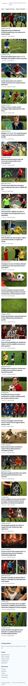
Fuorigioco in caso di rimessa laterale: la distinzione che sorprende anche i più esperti (13, 265)
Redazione (3, 671)
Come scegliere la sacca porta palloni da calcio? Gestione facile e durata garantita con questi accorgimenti (13, 501)
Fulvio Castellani (11, 36)
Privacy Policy (4, 675)
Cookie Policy (4, 677)
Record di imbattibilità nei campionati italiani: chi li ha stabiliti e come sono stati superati (13, 344)
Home (2, 9)
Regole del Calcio (10, 9)
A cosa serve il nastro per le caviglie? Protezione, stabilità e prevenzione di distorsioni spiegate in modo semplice (13, 605)
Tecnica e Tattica (5, 28)
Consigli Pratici (4, 660)
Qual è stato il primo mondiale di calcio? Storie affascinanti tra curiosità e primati (11, 448)
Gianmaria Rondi (11, 452)
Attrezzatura (5, 288)
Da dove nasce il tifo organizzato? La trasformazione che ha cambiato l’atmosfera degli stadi (13, 553)
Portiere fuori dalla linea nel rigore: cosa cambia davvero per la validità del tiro (14, 187)
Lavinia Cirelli (10, 243)
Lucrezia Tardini (10, 112)
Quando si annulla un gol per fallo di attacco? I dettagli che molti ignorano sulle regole (13, 579)
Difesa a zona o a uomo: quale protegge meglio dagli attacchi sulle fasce (13, 109)
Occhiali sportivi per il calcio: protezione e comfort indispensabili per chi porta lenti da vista (13, 396)
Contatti (3, 673)
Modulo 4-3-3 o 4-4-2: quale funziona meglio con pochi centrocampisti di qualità (14, 135)
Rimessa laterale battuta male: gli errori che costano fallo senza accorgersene (12, 161)
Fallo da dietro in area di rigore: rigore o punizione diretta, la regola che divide (13, 239)
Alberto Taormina (11, 321)
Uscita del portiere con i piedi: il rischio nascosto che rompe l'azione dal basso (13, 82)
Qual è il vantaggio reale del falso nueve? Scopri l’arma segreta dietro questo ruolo (13, 422)
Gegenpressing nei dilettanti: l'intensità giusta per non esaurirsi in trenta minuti (13, 32)
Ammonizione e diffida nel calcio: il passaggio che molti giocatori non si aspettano (13, 213)
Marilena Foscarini (11, 86)
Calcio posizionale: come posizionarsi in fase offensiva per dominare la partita (13, 318)
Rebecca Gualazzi (11, 217)
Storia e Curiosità (20, 9)
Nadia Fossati (10, 191)
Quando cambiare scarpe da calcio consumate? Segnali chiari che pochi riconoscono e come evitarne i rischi (13, 292)
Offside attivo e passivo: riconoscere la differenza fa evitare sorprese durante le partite (13, 370)
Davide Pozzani (10, 60)
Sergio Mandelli (10, 400)
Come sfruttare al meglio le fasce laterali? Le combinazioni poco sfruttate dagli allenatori (12, 631)
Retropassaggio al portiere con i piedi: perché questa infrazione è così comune (13, 474)
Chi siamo (3, 669)
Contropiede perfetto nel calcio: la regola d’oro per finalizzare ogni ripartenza (12, 527)
